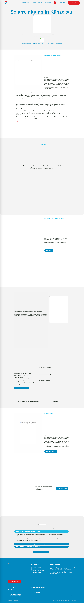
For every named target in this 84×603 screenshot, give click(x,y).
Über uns (40, 2)
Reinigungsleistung (25, 2)
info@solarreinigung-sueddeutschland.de (15, 595)
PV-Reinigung (33, 2)
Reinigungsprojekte (47, 2)
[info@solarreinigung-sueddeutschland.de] (8, 594)
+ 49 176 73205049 (61, 2)
